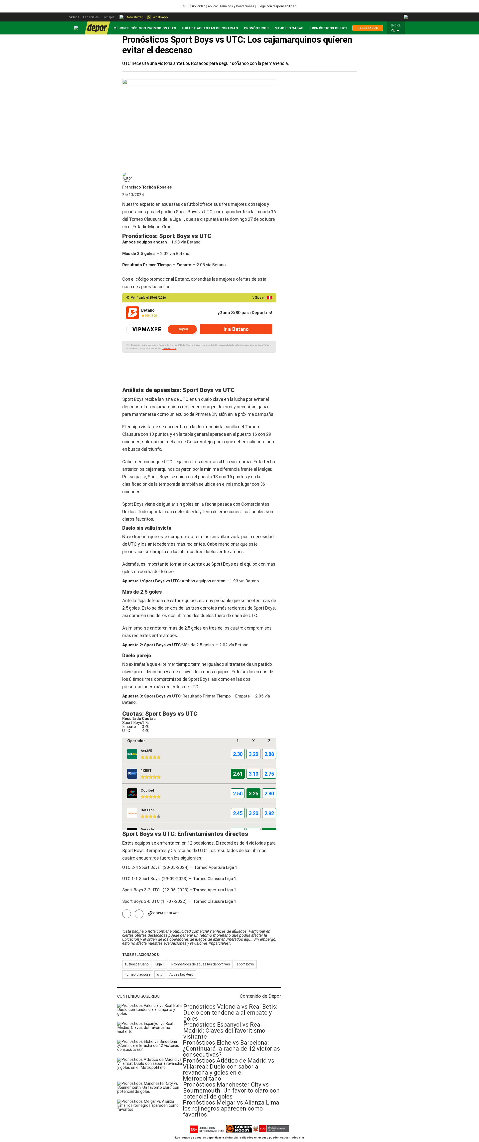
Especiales (91, 17)
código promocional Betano (162, 279)
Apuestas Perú (181, 974)
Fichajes (109, 17)
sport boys (245, 964)
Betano (194, 241)
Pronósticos (256, 28)
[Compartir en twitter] (139, 914)
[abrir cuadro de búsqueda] (406, 16)
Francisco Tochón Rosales (147, 187)
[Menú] (76, 27)
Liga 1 (160, 964)
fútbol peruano (137, 964)
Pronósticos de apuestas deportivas (200, 964)
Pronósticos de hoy (328, 28)
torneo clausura (137, 974)
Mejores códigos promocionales (145, 28)
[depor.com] (97, 28)
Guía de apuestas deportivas (210, 28)
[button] (397, 30)
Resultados (368, 28)
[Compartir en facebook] (126, 914)
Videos (74, 17)
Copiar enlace (166, 913)
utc (160, 974)
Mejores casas (289, 28)
